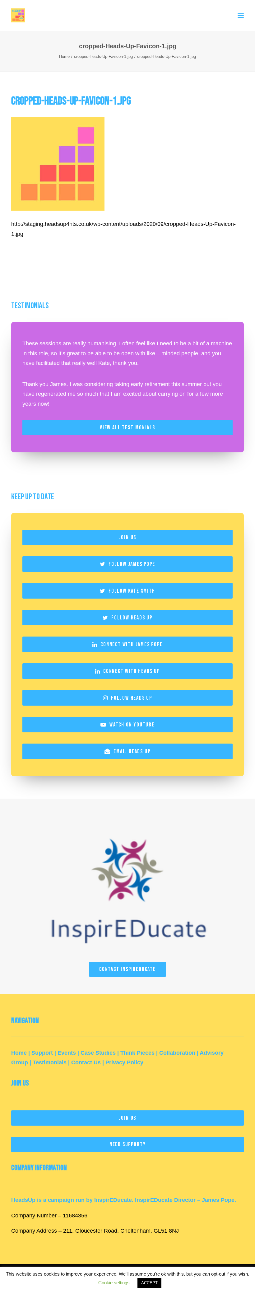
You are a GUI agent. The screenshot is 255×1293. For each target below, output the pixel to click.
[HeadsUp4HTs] (18, 15)
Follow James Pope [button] (132, 564)
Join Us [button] (128, 537)
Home (64, 56)
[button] (240, 15)
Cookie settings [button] (114, 1282)
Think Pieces (137, 1053)
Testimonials (50, 1062)
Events (67, 1053)
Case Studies (98, 1053)
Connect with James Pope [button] (131, 644)
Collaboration (177, 1053)
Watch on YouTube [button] (132, 724)
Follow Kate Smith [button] (132, 591)
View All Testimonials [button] (127, 427)
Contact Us (86, 1062)
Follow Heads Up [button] (131, 617)
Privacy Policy (124, 1062)
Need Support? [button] (127, 1144)
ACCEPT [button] (149, 1283)
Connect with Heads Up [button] (131, 671)
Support (42, 1053)
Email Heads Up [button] (132, 751)
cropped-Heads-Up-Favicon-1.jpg (103, 56)
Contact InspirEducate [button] (127, 969)
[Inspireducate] (127, 885)
